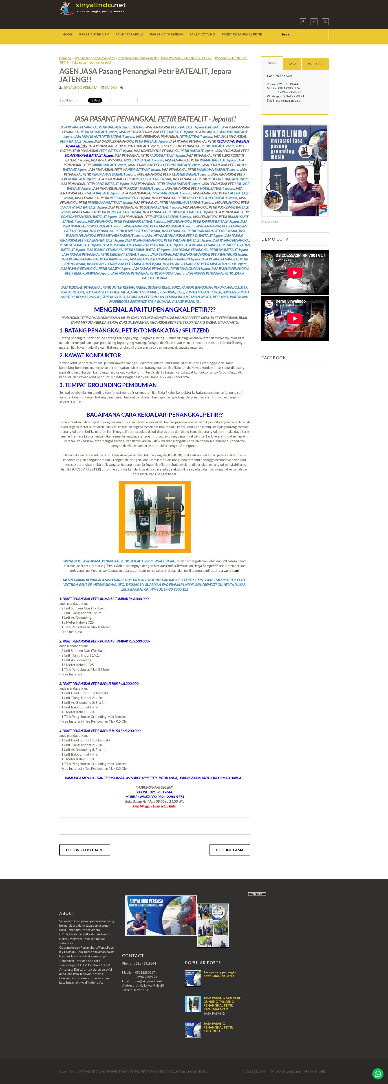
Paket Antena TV (94, 34)
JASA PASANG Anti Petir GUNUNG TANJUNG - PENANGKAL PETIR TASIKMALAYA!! (222, 1003)
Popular (315, 64)
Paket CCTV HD (202, 34)
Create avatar (270, 221)
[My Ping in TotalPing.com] (257, 894)
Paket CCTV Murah (166, 34)
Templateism (188, 1071)
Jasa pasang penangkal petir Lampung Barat (220, 974)
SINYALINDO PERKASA (80, 87)
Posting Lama (229, 850)
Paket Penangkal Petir (242, 34)
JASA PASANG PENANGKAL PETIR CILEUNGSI (218, 1027)
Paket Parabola (129, 34)
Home (68, 34)
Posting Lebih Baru (85, 850)
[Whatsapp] (378, 1074)
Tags (292, 64)
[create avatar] (295, 217)
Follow (203, 1071)
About (272, 62)
